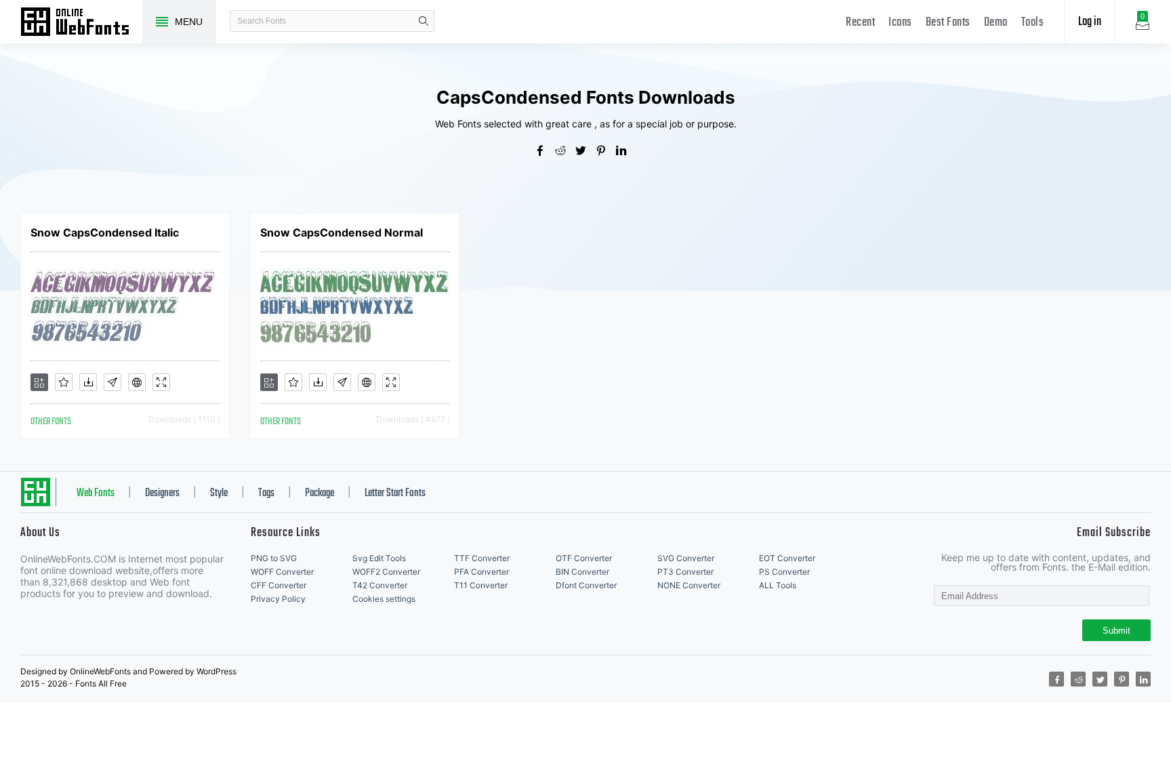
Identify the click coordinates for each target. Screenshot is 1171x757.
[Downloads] (88, 382)
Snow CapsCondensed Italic (104, 232)
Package (319, 493)
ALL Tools (777, 585)
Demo (996, 23)
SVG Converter (685, 558)
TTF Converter (482, 558)
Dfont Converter (586, 585)
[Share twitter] (585, 152)
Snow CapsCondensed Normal (341, 232)
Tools (1032, 23)
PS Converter (784, 572)
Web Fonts (96, 493)
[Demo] (161, 382)
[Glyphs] (112, 382)
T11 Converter (481, 585)
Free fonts (81, 23)
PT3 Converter (685, 572)
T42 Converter (379, 585)
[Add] (39, 382)
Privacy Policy (278, 599)
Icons (900, 23)
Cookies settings (383, 599)
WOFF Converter (282, 572)
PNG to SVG (274, 558)
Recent (860, 23)
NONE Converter (688, 585)
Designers (162, 493)
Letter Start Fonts (395, 493)
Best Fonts (948, 23)
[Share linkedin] (626, 152)
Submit (1116, 631)
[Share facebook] (545, 152)
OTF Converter (584, 558)
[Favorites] (64, 382)
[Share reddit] (565, 152)
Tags (266, 493)
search (423, 21)
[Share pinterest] (606, 152)
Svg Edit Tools (379, 558)
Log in (1089, 22)
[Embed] (137, 382)
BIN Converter (582, 572)
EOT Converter (787, 558)
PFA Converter (481, 572)
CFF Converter (278, 585)
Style (219, 493)
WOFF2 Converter (386, 572)
